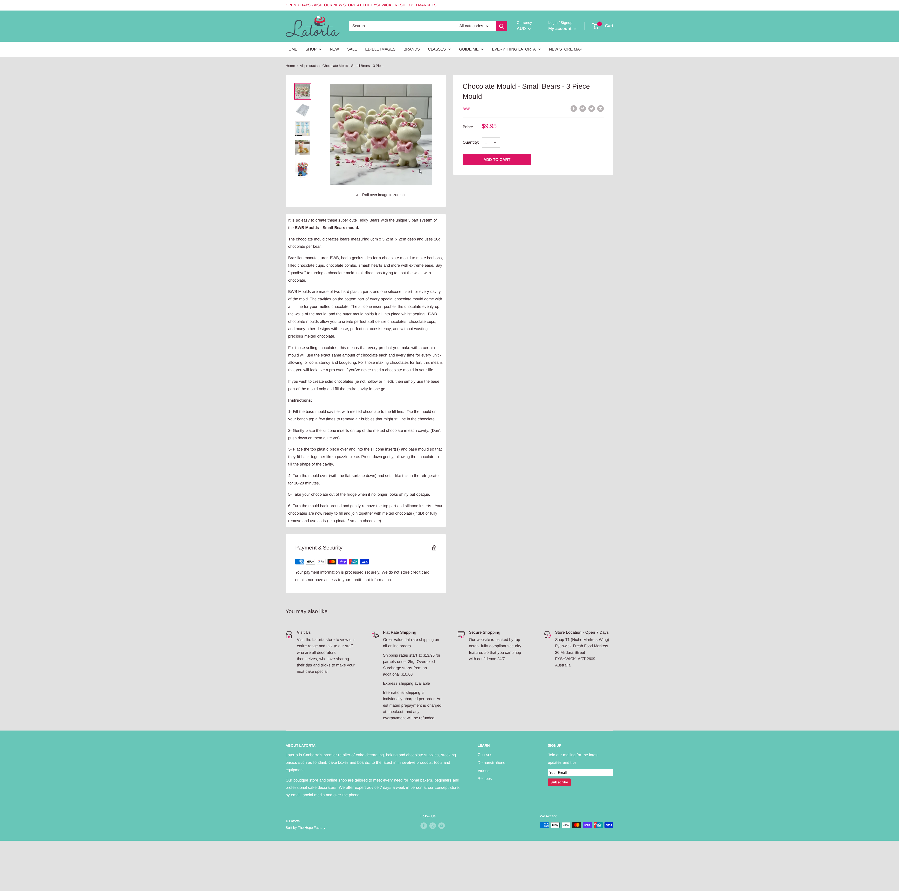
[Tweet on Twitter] (591, 108)
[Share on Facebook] (574, 108)
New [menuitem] (334, 49)
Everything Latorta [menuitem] (514, 49)
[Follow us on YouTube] (441, 825)
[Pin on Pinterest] (582, 108)
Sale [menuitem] (352, 49)
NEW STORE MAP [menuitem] (565, 49)
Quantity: (471, 142)
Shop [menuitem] (311, 49)
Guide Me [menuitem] (469, 49)
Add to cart (496, 159)
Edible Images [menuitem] (380, 49)
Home (290, 66)
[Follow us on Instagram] (432, 825)
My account (560, 28)
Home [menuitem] (291, 49)
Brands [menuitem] (412, 49)
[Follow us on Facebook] (423, 825)
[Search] (501, 26)
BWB (467, 109)
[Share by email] (600, 108)
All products (309, 66)
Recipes (485, 778)
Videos (484, 770)
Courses (485, 755)
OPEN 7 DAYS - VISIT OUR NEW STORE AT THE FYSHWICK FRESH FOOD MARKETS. (362, 5)
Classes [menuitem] (437, 49)
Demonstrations (491, 762)
